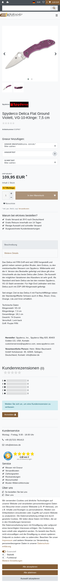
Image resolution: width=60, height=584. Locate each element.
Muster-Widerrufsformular (17, 483)
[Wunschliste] (43, 2)
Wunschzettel (11, 480)
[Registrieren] (8, 2)
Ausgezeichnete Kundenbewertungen (22, 228)
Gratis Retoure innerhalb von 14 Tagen (23, 222)
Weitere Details (11, 253)
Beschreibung (10, 244)
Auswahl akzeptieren (30, 578)
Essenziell (11, 551)
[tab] (30, 244)
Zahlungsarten (12, 474)
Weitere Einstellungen (12, 561)
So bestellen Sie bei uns (16, 492)
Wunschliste (10, 204)
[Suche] (54, 8)
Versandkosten (23, 209)
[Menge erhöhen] (11, 193)
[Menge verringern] (11, 198)
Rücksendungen (12, 477)
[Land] (34, 2)
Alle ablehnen (30, 572)
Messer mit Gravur (14, 467)
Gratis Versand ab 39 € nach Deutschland (24, 219)
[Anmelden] (3, 2)
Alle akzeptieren (30, 566)
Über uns (9, 495)
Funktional (11, 557)
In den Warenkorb (36, 195)
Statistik (10, 554)
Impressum (7, 540)
